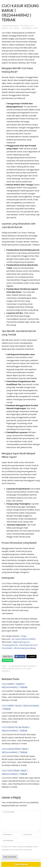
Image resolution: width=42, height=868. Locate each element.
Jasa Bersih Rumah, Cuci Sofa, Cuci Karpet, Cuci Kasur (18, 27)
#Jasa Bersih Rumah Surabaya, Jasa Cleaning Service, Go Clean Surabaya (19, 668)
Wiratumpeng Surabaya (25, 648)
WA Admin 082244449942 (24, 639)
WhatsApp (8, 660)
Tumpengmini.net (10, 645)
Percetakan (7, 648)
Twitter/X (32, 656)
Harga (23, 636)
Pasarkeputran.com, (28, 645)
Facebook (20, 656)
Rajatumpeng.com (21, 642)
